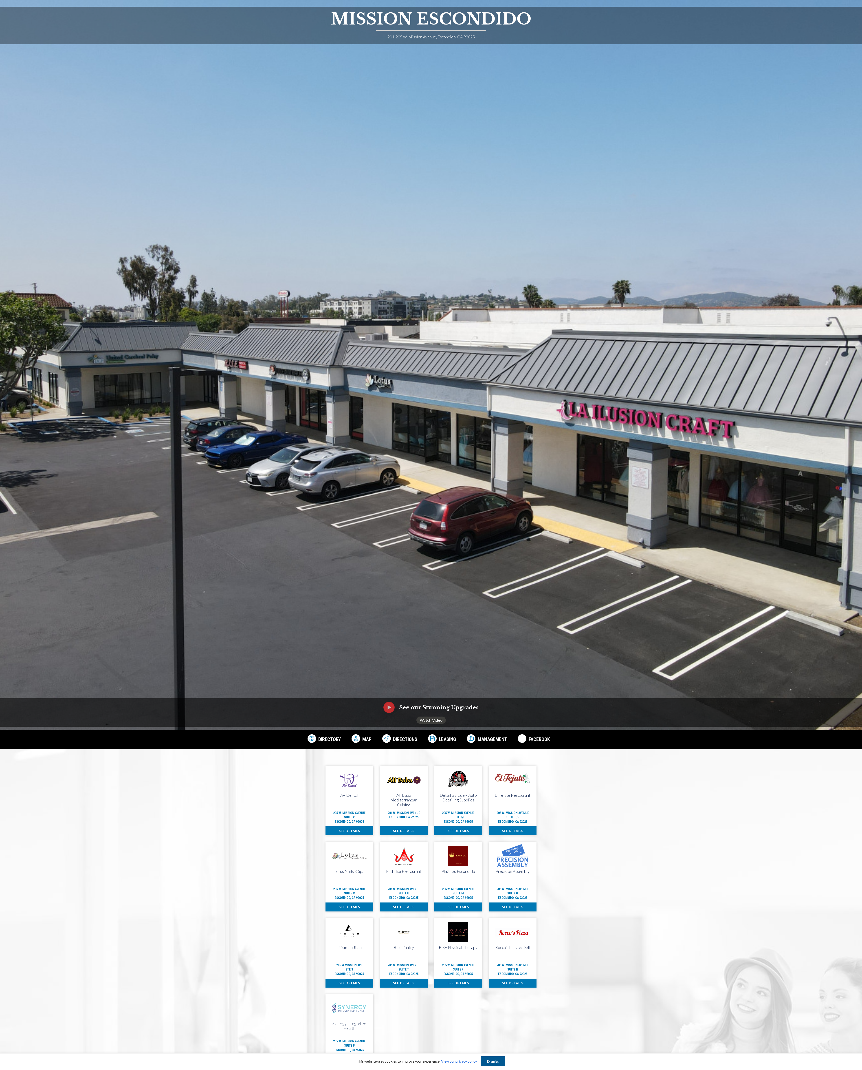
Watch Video (431, 720)
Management (492, 739)
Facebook (539, 739)
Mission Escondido (431, 19)
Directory (329, 739)
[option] (431, 374)
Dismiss (493, 1061)
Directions (405, 739)
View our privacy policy (459, 1061)
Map (367, 739)
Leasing (447, 739)
